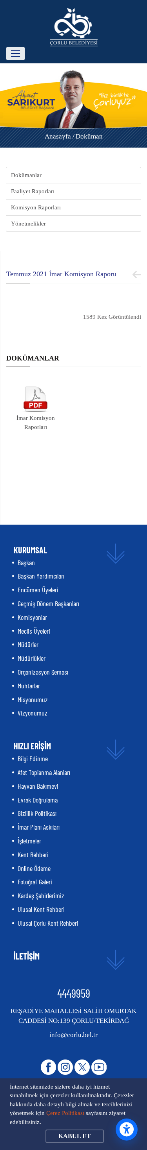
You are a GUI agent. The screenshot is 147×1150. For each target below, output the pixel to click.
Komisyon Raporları (36, 207)
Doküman (89, 136)
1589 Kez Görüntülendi (112, 317)
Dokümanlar (26, 175)
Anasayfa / (59, 136)
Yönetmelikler (28, 223)
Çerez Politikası (65, 1113)
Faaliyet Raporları (32, 191)
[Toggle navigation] (15, 53)
